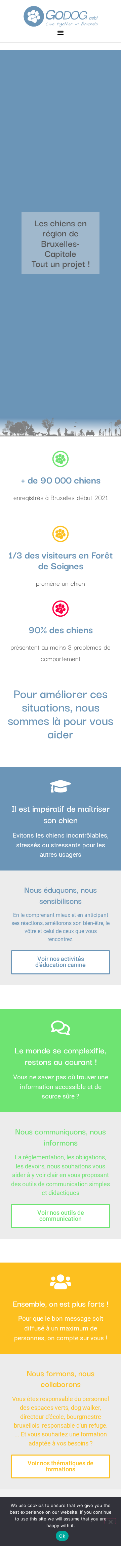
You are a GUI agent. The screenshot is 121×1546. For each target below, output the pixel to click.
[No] (110, 1521)
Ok (62, 1536)
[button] (60, 33)
